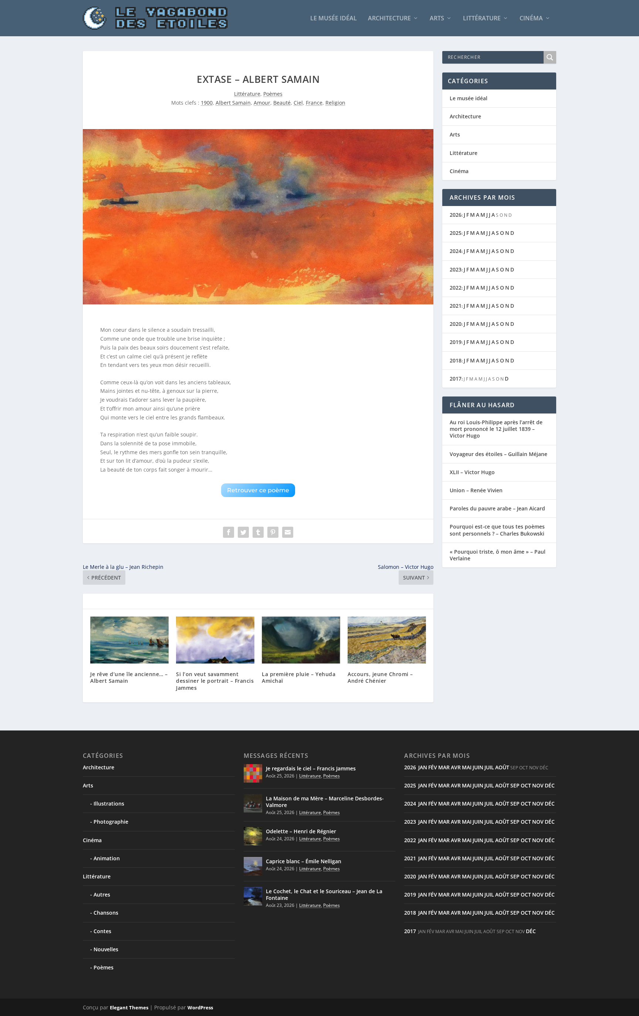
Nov (538, 785)
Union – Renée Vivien (476, 490)
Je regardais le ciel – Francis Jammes (311, 768)
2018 (456, 360)
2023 (456, 269)
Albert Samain (233, 102)
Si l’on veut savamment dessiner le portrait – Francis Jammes (215, 681)
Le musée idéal (333, 18)
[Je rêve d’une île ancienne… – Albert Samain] (129, 640)
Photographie (111, 821)
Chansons (106, 912)
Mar (444, 767)
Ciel (298, 102)
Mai (466, 767)
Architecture (389, 18)
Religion (335, 102)
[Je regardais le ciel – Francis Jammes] (253, 773)
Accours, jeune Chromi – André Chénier (380, 677)
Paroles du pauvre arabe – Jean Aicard (497, 508)
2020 (456, 323)
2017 (456, 378)
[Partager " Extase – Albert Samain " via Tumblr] (258, 532)
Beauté (282, 102)
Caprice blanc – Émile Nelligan (303, 861)
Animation (107, 858)
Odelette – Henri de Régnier (301, 831)
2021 (456, 305)
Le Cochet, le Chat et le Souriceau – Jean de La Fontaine (324, 894)
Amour (262, 102)
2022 (456, 287)
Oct (526, 785)
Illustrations (109, 803)
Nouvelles (106, 949)
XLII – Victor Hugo (472, 472)
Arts (437, 18)
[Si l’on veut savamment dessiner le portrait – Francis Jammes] (215, 640)
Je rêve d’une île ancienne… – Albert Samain (129, 677)
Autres (102, 894)
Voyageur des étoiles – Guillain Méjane (498, 454)
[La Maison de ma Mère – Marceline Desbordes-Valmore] (253, 803)
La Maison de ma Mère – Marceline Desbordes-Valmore (325, 802)
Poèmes (273, 93)
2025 (456, 232)
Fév (432, 767)
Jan (422, 767)
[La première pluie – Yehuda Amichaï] (301, 640)
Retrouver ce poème (258, 490)
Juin (478, 767)
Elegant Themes (129, 1007)
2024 (456, 250)
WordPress (200, 1007)
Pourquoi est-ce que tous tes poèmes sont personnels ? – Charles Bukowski (497, 530)
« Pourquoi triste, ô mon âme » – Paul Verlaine (497, 555)
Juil (489, 767)
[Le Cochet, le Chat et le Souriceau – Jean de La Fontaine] (253, 896)
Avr (456, 767)
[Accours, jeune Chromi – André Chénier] (387, 640)
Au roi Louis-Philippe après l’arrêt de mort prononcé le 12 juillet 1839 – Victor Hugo (496, 429)
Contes (102, 931)
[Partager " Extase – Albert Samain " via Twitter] (243, 532)
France (314, 102)
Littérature (482, 18)
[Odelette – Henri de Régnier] (253, 836)
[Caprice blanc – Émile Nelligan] (253, 866)
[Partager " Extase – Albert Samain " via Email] (287, 532)
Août (502, 767)
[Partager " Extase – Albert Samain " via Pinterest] (273, 532)
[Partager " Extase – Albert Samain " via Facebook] (228, 532)
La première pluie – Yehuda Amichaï (298, 677)
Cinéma (531, 18)
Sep (515, 785)
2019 (456, 341)
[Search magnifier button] (550, 57)
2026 (456, 214)
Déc (550, 785)
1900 (207, 102)
